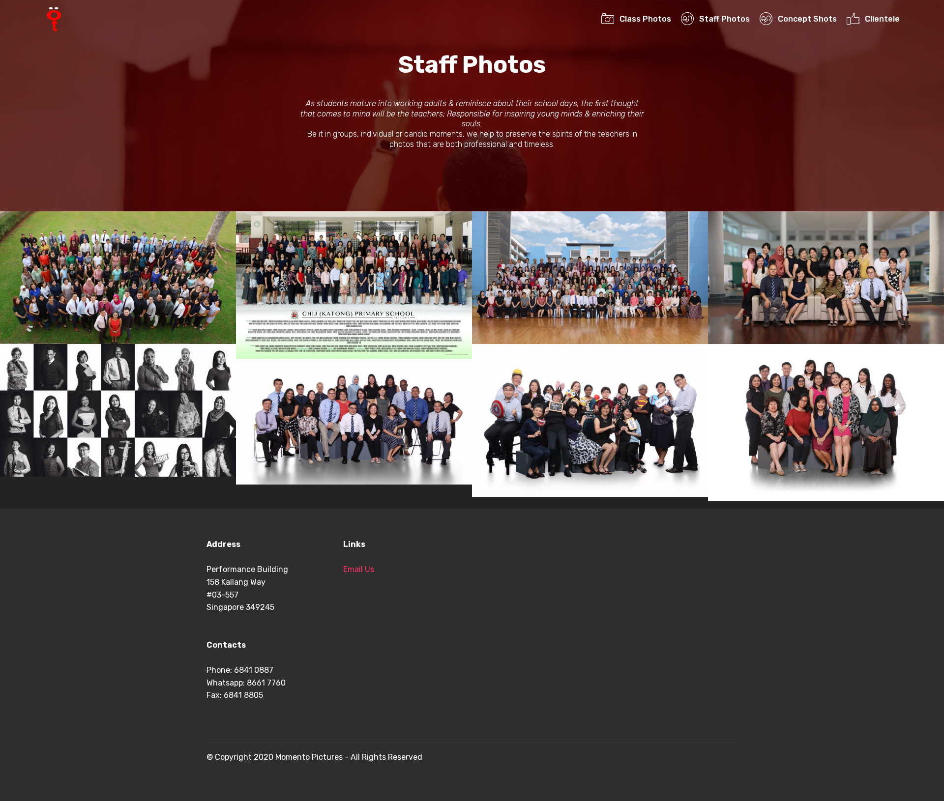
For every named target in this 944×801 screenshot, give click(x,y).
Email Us (358, 569)
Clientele (882, 19)
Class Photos (645, 19)
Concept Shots (807, 19)
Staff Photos (724, 19)
